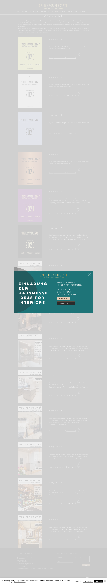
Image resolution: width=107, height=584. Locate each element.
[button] (89, 274)
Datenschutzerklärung (20, 582)
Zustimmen (99, 581)
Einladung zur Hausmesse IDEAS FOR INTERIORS (33, 293)
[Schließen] (105, 581)
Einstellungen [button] (78, 581)
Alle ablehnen (88, 581)
